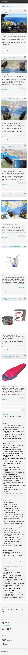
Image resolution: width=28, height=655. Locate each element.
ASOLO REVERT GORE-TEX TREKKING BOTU (13, 539)
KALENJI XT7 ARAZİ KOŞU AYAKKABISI (11, 565)
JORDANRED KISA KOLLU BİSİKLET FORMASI (13, 493)
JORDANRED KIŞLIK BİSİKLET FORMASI (12, 449)
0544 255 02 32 (5, 622)
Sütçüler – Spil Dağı (7, 581)
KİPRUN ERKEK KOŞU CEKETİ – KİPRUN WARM (13, 521)
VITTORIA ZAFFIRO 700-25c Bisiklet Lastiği (12, 541)
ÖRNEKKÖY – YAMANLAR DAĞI (10, 577)
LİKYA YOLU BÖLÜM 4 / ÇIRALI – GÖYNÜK (12, 575)
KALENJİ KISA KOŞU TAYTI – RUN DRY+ (12, 537)
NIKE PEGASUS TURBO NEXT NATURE (11, 532)
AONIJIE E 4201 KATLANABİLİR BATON (11, 476)
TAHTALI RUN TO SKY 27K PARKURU (11, 480)
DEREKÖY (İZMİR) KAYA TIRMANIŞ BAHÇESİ (13, 514)
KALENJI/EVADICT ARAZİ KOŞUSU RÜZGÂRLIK (13, 583)
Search (23, 409)
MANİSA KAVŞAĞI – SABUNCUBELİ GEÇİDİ (12, 561)
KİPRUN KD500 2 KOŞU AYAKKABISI (11, 510)
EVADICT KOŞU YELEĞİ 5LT (9, 487)
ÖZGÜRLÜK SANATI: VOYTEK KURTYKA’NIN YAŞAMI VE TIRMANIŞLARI (12, 439)
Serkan (15, 34)
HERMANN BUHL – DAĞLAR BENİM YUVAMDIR (13, 434)
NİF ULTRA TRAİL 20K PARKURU (10, 530)
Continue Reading (22, 46)
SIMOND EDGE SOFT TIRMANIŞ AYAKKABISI (13, 516)
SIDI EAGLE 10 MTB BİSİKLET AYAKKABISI (12, 495)
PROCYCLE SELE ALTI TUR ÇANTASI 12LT (12, 579)
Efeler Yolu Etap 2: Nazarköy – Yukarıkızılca (12, 425)
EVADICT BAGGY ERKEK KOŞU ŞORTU (11, 497)
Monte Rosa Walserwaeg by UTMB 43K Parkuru (13, 453)
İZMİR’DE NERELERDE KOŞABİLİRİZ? (11, 474)
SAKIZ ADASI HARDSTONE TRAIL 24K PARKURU (13, 445)
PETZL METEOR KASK (8, 570)
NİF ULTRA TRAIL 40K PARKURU (10, 436)
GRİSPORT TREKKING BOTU (9, 559)
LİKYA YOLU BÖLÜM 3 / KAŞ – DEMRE (11, 588)
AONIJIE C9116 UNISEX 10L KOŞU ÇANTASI (12, 462)
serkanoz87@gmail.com (7, 623)
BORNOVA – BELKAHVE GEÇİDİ (10, 504)
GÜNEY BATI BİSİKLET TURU (9, 590)
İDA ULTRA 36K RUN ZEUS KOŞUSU (11, 508)
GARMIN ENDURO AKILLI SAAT (10, 429)
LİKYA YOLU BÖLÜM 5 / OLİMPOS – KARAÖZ (13, 563)
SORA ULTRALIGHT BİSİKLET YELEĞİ (11, 467)
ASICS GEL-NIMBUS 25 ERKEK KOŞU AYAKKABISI (14, 485)
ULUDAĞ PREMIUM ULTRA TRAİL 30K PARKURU (14, 472)
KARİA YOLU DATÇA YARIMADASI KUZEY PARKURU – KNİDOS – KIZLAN (12, 549)
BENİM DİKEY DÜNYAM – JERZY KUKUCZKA (13, 451)
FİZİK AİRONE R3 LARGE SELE (10, 502)
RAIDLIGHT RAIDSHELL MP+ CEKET (11, 506)
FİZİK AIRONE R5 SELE (8, 543)
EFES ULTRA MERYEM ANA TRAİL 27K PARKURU (14, 478)
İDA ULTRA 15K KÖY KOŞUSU (9, 512)
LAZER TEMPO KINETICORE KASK (10, 447)
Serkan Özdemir (5, 1)
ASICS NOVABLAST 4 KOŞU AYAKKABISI (12, 420)
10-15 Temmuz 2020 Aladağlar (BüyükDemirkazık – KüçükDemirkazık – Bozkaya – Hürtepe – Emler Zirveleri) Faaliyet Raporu (14, 594)
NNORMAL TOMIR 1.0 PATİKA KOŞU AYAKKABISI (13, 427)
